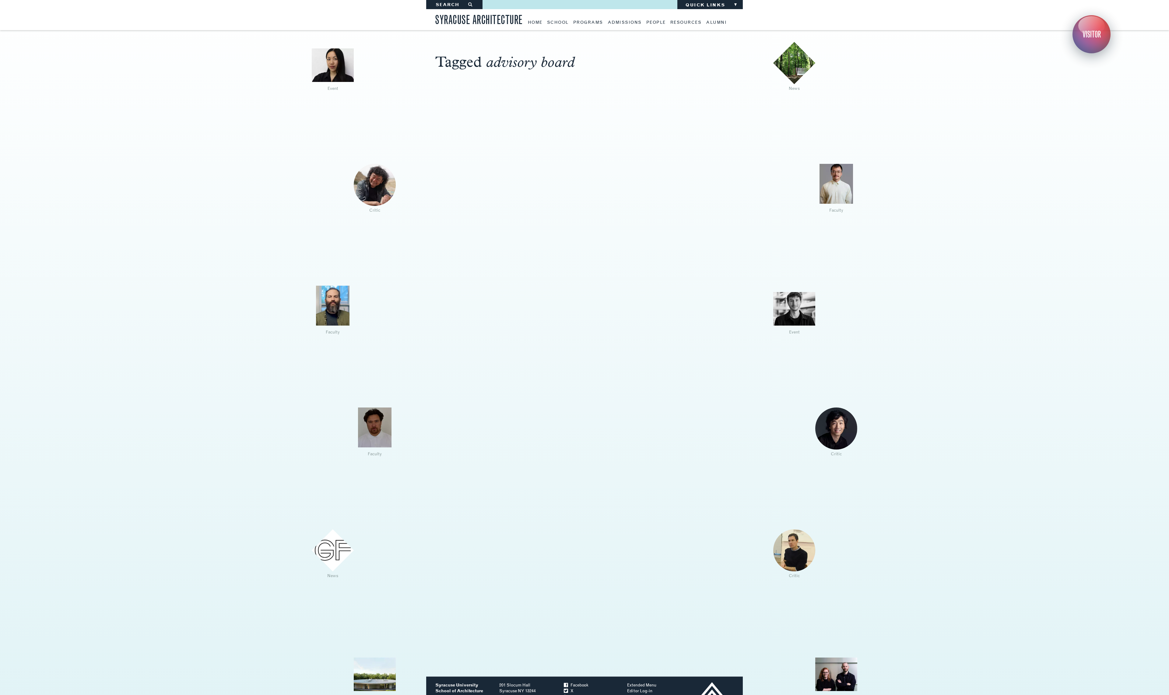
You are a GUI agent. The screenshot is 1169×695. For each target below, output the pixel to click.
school (558, 22)
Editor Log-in (639, 690)
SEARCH (454, 4)
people (656, 22)
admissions (625, 22)
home (535, 22)
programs (588, 22)
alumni (716, 22)
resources (686, 22)
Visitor (1092, 34)
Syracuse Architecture (479, 18)
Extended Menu (641, 685)
